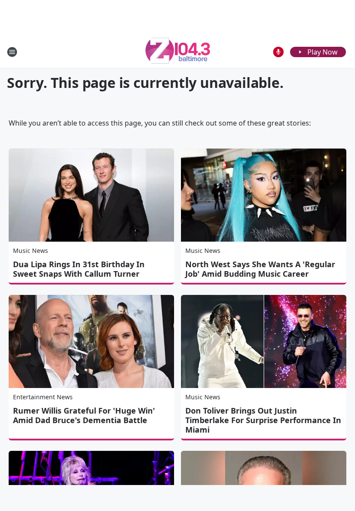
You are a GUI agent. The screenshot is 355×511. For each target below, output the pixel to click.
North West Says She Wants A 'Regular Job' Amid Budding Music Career (260, 268)
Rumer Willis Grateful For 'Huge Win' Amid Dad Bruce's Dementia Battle (84, 415)
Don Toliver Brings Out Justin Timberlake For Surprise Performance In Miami (263, 420)
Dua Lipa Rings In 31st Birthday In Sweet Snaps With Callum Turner (79, 268)
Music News (30, 250)
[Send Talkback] (278, 52)
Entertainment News (43, 397)
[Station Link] (177, 52)
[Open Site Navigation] (12, 52)
